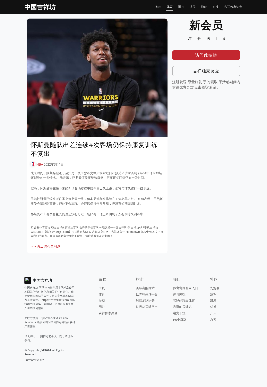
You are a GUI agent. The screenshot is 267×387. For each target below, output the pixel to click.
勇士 (40, 246)
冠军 (213, 294)
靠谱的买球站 (182, 307)
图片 (181, 7)
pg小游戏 (179, 319)
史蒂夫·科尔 (52, 246)
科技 (216, 7)
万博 (213, 319)
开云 (213, 313)
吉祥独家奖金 (233, 7)
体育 (170, 7)
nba (33, 246)
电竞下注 (179, 313)
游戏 (204, 7)
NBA (39, 164)
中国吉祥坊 (40, 7)
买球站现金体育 (184, 300)
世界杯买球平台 (147, 294)
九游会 (215, 288)
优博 (213, 307)
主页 (102, 288)
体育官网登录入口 (185, 288)
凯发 (213, 300)
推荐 (158, 7)
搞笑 (193, 7)
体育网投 (179, 294)
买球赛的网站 (145, 288)
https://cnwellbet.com (55, 300)
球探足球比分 (145, 300)
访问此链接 (206, 55)
